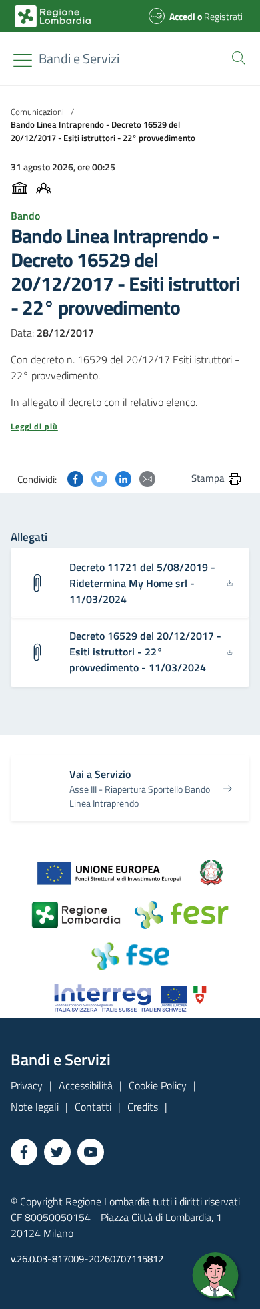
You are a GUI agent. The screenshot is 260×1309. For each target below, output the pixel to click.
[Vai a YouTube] (90, 1152)
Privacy (27, 1085)
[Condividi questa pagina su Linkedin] (123, 478)
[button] (236, 57)
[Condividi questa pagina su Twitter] (99, 478)
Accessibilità (86, 1085)
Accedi (182, 16)
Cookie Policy (158, 1085)
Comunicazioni (37, 111)
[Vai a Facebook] (24, 1152)
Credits (142, 1107)
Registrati (223, 16)
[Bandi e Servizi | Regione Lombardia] (53, 16)
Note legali (35, 1107)
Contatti (93, 1107)
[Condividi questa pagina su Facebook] (75, 478)
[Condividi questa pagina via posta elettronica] (147, 478)
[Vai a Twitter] (57, 1152)
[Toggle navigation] (22, 60)
